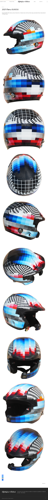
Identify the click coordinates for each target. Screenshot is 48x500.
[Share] (24, 480)
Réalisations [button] (12, 1)
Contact (41, 1)
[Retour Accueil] (24, 1)
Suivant (43, 483)
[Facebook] (24, 475)
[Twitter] (24, 477)
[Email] (24, 478)
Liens (35, 1)
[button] (24, 38)
